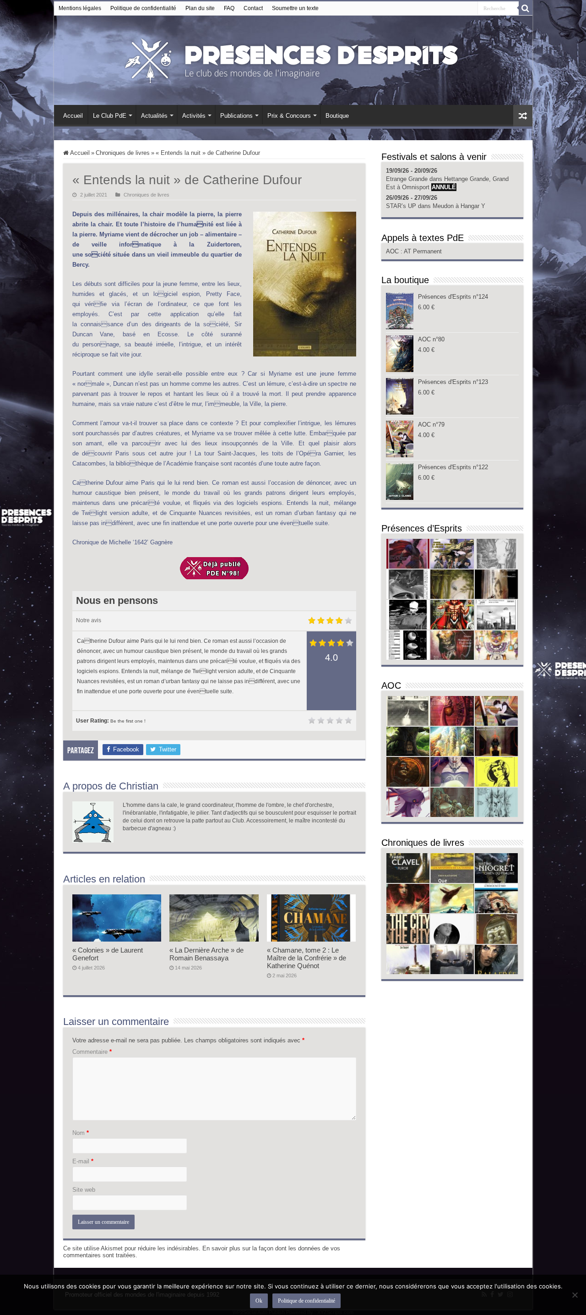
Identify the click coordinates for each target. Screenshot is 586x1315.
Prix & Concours (289, 115)
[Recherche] (525, 8)
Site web (83, 1189)
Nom (80, 1132)
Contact (253, 8)
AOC (393, 251)
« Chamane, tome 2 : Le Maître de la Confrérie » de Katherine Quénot (306, 958)
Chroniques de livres (123, 152)
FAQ (229, 8)
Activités (194, 115)
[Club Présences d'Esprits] (293, 59)
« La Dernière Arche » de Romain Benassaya (206, 954)
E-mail (82, 1161)
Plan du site (200, 8)
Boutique (337, 115)
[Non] (574, 1294)
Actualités (154, 115)
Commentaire (92, 1051)
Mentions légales (80, 8)
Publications (236, 115)
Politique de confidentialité (143, 8)
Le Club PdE (109, 115)
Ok (258, 1301)
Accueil (73, 115)
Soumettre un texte (295, 8)
